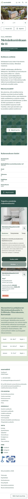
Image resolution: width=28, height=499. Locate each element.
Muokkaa (13, 264)
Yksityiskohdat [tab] (14, 233)
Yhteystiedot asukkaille (7, 422)
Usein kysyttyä (5, 417)
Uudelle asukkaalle (6, 413)
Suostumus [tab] (5, 233)
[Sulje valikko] (26, 2)
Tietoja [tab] (23, 233)
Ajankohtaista (5, 430)
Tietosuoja (4, 475)
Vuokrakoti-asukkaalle (7, 411)
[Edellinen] (3, 23)
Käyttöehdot (4, 477)
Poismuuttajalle (5, 415)
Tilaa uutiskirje (5, 441)
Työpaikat (3, 432)
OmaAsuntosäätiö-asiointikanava (10, 420)
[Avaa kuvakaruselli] (14, 12)
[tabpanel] (14, 12)
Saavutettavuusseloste (7, 485)
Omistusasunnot (5, 398)
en (19, 2)
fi (16, 2)
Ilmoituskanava (5, 480)
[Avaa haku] (23, 2)
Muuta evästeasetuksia (7, 487)
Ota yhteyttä (4, 482)
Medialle (3, 439)
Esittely (3, 428)
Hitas (2, 403)
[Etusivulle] (6, 2)
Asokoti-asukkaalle (6, 409)
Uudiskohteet (4, 400)
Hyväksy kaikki (14, 259)
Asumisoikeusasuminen (7, 394)
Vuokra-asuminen (6, 396)
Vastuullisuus (4, 435)
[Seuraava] (25, 23)
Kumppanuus (4, 437)
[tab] (7, 28)
